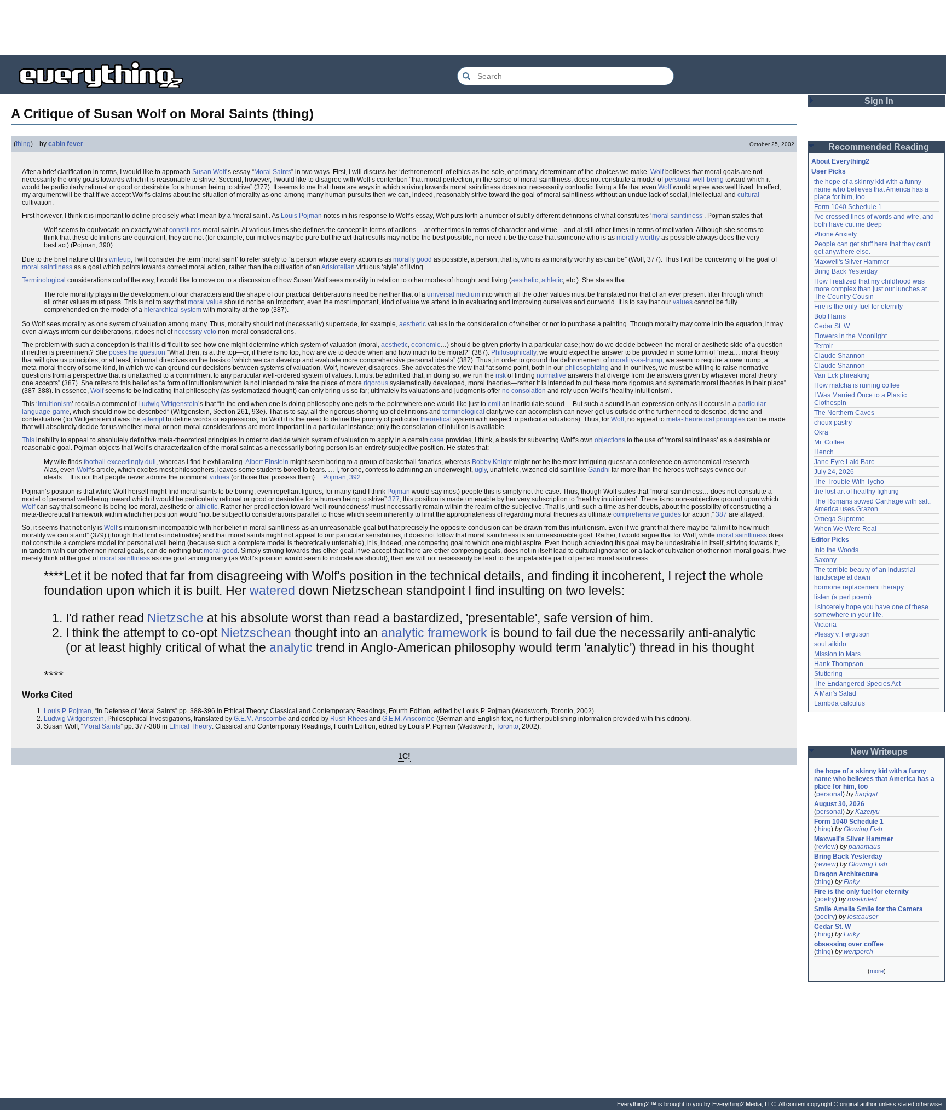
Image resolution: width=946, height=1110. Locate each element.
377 (394, 499)
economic (425, 345)
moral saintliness (677, 215)
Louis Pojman (301, 215)
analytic (291, 647)
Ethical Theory (190, 726)
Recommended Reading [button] (878, 147)
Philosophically (513, 352)
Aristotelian (338, 267)
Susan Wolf (209, 172)
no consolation (524, 391)
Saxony (825, 560)
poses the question (137, 352)
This (28, 440)
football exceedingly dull (120, 462)
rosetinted (862, 899)
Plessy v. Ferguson (842, 634)
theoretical (436, 419)
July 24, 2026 (834, 472)
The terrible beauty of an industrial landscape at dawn (865, 573)
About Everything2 (840, 161)
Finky (852, 882)
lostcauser (862, 917)
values (683, 302)
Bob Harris (830, 316)
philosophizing (587, 368)
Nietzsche (175, 618)
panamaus (864, 847)
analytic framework (434, 633)
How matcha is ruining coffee (857, 385)
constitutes (185, 230)
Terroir (823, 346)
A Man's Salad (835, 693)
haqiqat (866, 794)
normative (551, 375)
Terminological (44, 280)
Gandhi (599, 469)
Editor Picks (830, 540)
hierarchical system (172, 310)
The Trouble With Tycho (849, 481)
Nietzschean (256, 633)
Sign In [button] (878, 101)
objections (610, 440)
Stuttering (828, 674)
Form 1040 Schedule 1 (848, 207)
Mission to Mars (837, 654)
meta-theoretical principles (705, 419)
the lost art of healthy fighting (856, 491)
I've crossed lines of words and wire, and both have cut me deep (875, 220)
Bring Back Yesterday (846, 271)
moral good (221, 550)
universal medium (453, 294)
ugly (481, 469)
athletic (552, 280)
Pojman (398, 491)
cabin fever (65, 144)
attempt (153, 419)
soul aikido (830, 644)
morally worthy (638, 237)
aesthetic (524, 280)
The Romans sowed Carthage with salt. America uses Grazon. (873, 505)
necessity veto (195, 332)
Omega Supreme (839, 519)
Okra (821, 432)
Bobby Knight (492, 462)
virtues (219, 477)
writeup (120, 259)
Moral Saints (272, 172)
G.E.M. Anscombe (260, 718)
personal (829, 794)
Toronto (507, 726)
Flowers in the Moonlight (850, 336)
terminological (463, 411)
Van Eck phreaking (842, 375)
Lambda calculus (839, 703)
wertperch (858, 952)
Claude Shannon (839, 356)
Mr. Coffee (829, 442)
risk (500, 375)
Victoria (825, 624)
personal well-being (694, 179)
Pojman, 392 (342, 477)
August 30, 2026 (839, 804)
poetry (825, 899)
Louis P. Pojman (67, 711)
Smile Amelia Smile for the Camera (868, 909)
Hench (824, 452)
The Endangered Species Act (857, 683)
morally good (412, 259)
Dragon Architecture (846, 874)
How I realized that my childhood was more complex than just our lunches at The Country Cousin (871, 289)
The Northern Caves (844, 413)
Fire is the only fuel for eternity (858, 306)
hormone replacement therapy (859, 587)
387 (721, 514)
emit (494, 404)
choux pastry (833, 422)
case (437, 440)
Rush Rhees (348, 718)
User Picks (828, 171)
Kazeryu (867, 812)
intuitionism (55, 404)
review (826, 847)
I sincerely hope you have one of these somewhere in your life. (872, 610)
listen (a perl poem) (843, 597)
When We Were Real (845, 529)
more (877, 971)
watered (272, 590)
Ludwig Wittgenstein (168, 404)
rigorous (376, 383)
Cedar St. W (832, 326)
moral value (205, 302)
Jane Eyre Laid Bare (844, 462)
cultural (748, 195)
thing (23, 144)
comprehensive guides (647, 514)
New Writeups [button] (879, 751)
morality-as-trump (636, 360)
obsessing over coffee (849, 944)
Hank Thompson (838, 664)
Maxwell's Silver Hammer (851, 261)
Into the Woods (836, 550)
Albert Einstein (267, 462)
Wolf (657, 172)
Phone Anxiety (835, 234)
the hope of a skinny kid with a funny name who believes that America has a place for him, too (872, 189)
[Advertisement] (473, 27)
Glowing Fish (863, 829)
